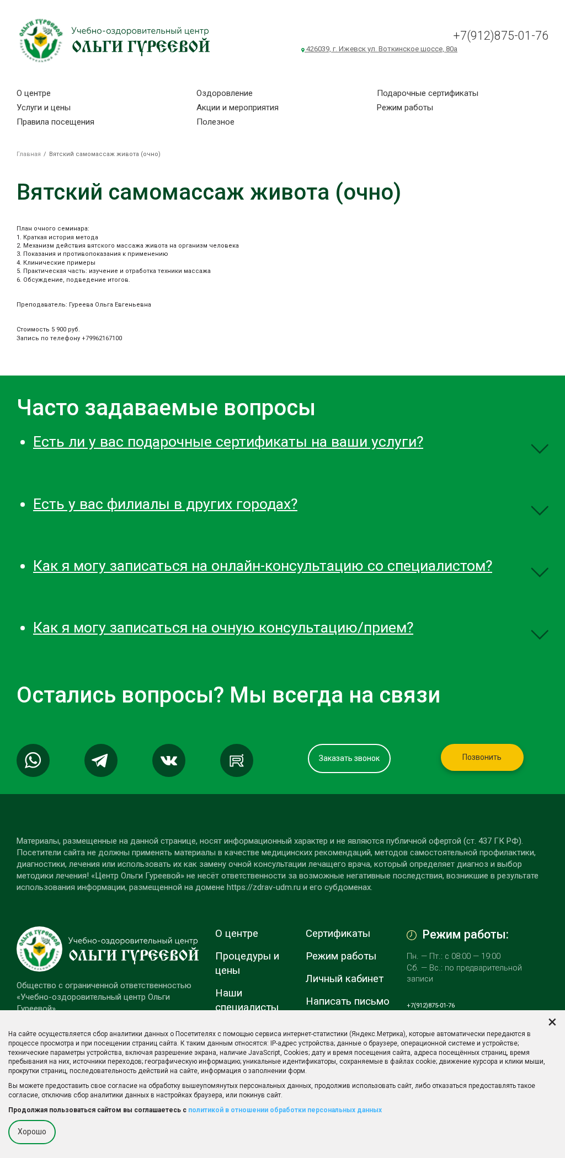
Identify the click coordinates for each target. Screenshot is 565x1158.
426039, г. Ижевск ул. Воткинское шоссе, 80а (381, 49)
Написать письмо (348, 1001)
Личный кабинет (344, 979)
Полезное (215, 122)
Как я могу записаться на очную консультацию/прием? (223, 627)
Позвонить (482, 757)
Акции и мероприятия (237, 107)
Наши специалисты (247, 1000)
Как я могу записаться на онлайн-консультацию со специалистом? (262, 566)
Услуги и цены (44, 107)
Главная (29, 154)
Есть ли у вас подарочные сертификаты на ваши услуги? (228, 442)
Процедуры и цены (247, 963)
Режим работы (405, 107)
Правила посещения (55, 122)
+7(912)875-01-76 (500, 35)
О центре (34, 93)
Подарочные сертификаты (427, 93)
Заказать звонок (349, 758)
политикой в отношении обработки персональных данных (285, 1110)
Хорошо (32, 1131)
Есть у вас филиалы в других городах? (165, 504)
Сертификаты (338, 934)
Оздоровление (224, 93)
